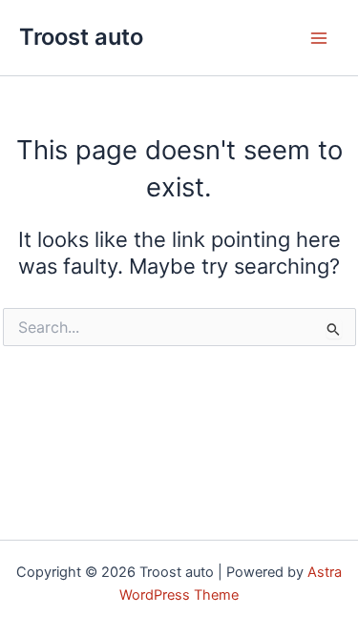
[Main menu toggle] (319, 38)
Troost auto (81, 37)
